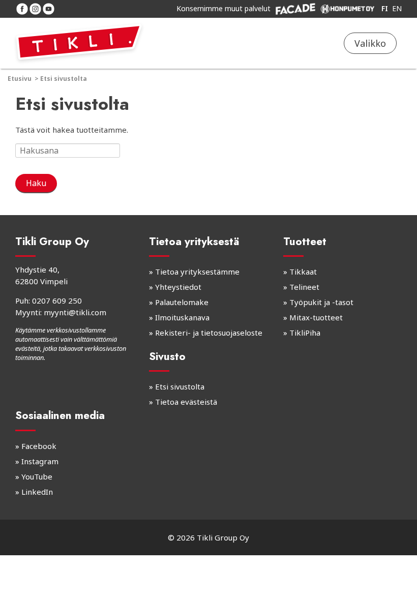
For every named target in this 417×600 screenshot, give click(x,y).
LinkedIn (37, 492)
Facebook (38, 446)
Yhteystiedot (178, 287)
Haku (36, 183)
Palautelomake (181, 302)
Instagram (39, 461)
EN (397, 8)
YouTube (36, 476)
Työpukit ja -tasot (321, 302)
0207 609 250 (57, 300)
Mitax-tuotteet (316, 317)
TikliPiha (304, 332)
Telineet (304, 287)
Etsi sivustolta (179, 386)
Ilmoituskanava (182, 317)
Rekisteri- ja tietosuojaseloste (208, 332)
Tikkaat (303, 271)
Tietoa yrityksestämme (197, 271)
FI (384, 8)
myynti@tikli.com (75, 312)
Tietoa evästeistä (186, 402)
